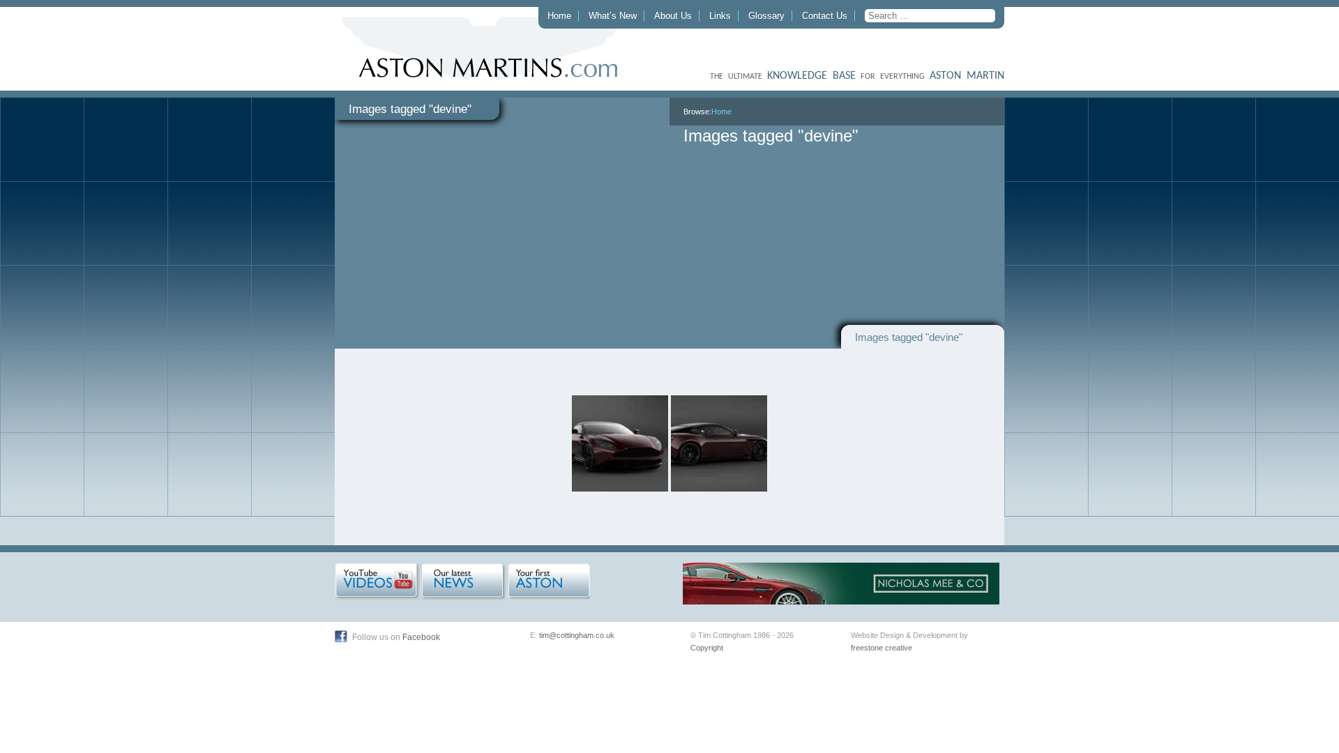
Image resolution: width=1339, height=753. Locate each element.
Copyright (706, 648)
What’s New (613, 15)
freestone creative (881, 648)
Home (559, 15)
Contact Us (824, 15)
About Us (673, 15)
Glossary (766, 15)
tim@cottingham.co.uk (576, 635)
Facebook (421, 637)
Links (720, 15)
